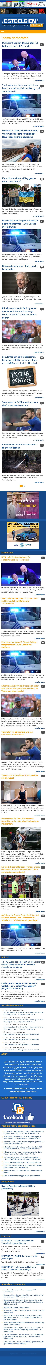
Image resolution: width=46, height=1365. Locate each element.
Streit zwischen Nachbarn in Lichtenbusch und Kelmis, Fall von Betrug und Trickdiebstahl (21, 88)
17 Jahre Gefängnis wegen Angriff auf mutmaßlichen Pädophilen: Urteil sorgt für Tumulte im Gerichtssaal (24, 1132)
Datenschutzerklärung (29, 1354)
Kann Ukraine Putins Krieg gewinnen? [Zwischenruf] (21, 1034)
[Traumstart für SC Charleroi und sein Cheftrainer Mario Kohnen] (21, 419)
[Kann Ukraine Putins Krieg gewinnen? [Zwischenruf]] (21, 195)
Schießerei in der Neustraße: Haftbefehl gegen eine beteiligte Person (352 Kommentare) (24, 1343)
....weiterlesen (38, 81)
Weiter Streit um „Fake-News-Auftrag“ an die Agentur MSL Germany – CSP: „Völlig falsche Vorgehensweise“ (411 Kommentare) (23, 1317)
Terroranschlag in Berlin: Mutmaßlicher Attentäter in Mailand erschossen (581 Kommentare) (24, 1296)
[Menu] (2, 32)
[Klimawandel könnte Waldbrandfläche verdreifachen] (21, 461)
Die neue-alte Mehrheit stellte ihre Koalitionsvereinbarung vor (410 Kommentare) (24, 1323)
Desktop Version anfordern (23, 1361)
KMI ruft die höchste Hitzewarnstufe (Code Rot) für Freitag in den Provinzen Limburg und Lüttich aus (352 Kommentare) (24, 1336)
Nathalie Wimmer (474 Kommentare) (17, 1307)
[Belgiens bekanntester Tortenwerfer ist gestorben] (21, 283)
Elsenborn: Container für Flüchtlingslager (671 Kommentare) (20, 1291)
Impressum (14, 1354)
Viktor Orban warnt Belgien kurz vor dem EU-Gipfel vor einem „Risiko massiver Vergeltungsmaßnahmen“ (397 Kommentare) (23, 1329)
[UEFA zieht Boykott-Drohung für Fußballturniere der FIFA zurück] (21, 60)
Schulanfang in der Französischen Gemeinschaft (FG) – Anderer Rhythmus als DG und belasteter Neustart (20, 360)
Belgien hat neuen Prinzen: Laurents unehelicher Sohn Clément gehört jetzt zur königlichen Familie (23, 1153)
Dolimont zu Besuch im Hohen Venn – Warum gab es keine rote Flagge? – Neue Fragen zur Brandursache (20, 134)
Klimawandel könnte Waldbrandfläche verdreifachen (22, 1162)
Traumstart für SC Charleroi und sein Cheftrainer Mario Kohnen (23, 1171)
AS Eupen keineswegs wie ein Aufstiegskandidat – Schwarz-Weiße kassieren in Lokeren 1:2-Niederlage (22, 1158)
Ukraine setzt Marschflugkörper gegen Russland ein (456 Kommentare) (24, 1311)
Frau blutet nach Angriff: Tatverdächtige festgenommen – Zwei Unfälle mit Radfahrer (20, 224)
